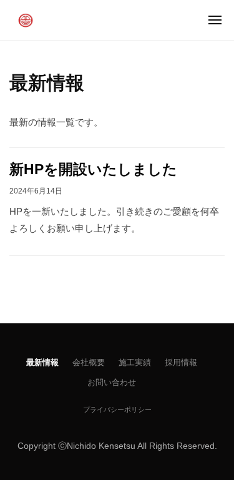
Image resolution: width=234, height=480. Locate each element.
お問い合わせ (111, 382)
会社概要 (88, 362)
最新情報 (42, 362)
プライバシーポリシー (117, 409)
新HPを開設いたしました (93, 169)
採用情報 (181, 362)
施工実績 (135, 362)
